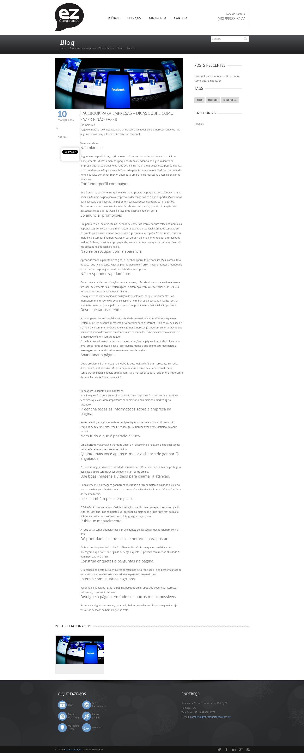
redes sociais (229, 100)
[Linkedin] (234, 750)
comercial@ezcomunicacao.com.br (210, 717)
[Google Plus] (241, 750)
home (63, 48)
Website (96, 727)
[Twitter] (219, 750)
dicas (199, 100)
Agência (113, 18)
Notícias (62, 137)
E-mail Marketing (74, 716)
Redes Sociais (96, 716)
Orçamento (157, 18)
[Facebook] (226, 750)
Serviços (134, 18)
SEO (70, 704)
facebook (212, 100)
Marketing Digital (74, 727)
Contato (180, 18)
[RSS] (248, 750)
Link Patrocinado (99, 705)
